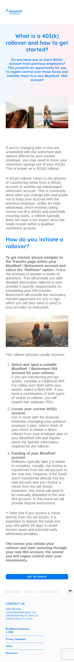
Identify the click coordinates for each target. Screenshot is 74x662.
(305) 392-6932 (13, 609)
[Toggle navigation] (65, 12)
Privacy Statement (16, 639)
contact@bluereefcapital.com (21, 612)
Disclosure (12, 653)
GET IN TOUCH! (37, 576)
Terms (9, 646)
